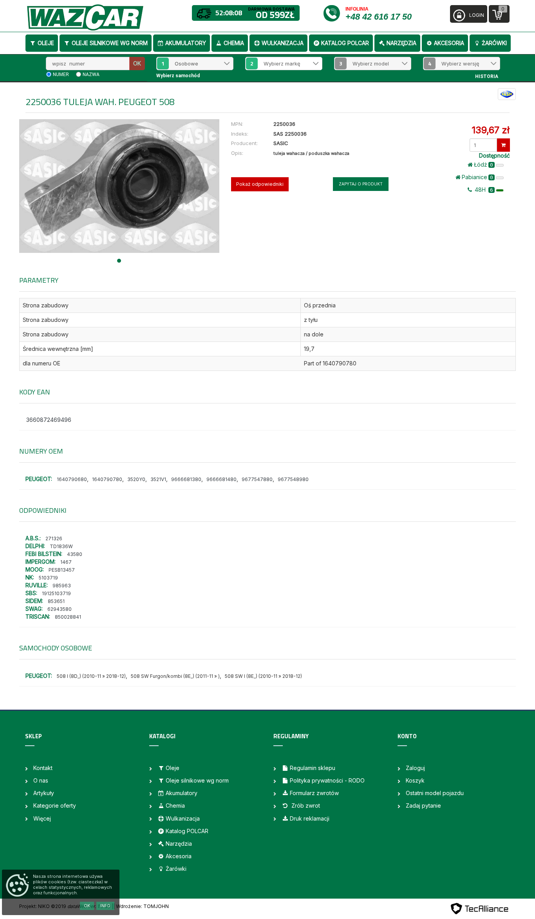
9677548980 (293, 479)
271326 (53, 538)
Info (105, 905)
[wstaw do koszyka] (503, 145)
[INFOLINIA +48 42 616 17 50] (334, 12)
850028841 (68, 617)
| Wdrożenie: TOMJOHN (141, 906)
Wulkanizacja (283, 43)
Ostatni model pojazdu (435, 793)
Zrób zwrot (305, 805)
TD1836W (61, 546)
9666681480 (221, 479)
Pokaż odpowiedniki (260, 184)
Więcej (42, 818)
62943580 (59, 609)
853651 (56, 601)
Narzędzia (401, 43)
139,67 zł (491, 130)
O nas (40, 780)
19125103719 (56, 593)
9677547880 (257, 479)
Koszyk (415, 780)
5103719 (48, 578)
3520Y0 (136, 479)
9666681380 (186, 479)
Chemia (234, 43)
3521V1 (158, 479)
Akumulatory (185, 43)
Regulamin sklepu (312, 768)
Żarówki (494, 43)
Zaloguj (415, 768)
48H (483, 189)
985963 (61, 585)
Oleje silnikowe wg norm (110, 43)
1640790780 (107, 479)
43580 (74, 554)
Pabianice (477, 177)
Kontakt (42, 768)
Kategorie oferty (54, 805)
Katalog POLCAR (345, 43)
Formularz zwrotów (314, 793)
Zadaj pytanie (423, 805)
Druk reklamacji (309, 818)
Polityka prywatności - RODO (327, 780)
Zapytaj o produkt (361, 184)
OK (137, 63)
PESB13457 (62, 570)
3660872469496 (48, 419)
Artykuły (43, 793)
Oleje (46, 43)
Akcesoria (449, 43)
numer (61, 74)
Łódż (483, 164)
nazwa (91, 74)
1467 (66, 562)
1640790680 (72, 479)
